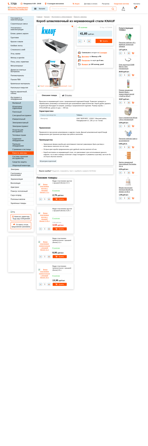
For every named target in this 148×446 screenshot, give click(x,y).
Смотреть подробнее (97, 83)
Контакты (137, 4)
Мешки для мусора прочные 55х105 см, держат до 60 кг (126, 189)
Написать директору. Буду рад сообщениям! (21, 218)
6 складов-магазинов (56, 3)
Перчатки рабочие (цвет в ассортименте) (128, 139)
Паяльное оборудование (18, 145)
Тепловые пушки (19, 135)
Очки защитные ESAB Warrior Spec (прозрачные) (126, 66)
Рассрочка (105, 4)
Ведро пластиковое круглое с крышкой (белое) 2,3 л (62, 182)
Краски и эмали (17, 42)
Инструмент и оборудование (16, 98)
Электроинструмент (20, 126)
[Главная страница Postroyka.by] (18, 9)
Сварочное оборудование (18, 139)
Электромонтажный (20, 123)
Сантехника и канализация (16, 174)
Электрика (15, 169)
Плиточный (16, 112)
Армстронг (15, 187)
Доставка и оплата (90, 4)
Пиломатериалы (17, 75)
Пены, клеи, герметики (20, 62)
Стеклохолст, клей (18, 50)
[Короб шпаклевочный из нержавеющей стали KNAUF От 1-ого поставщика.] (55, 54)
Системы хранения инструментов (20, 157)
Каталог (42, 9)
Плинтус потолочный (19, 191)
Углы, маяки (15, 54)
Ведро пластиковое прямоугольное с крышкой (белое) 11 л (61, 240)
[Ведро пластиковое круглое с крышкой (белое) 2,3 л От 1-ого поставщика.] (44, 188)
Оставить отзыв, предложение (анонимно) (21, 226)
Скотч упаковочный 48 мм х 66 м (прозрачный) (128, 118)
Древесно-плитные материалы (18, 70)
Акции (77, 4)
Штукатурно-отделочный (17, 107)
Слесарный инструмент (21, 115)
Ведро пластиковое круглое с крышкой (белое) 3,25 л (62, 209)
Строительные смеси (19, 24)
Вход (123, 10)
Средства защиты (19, 162)
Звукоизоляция (17, 179)
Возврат (85, 64)
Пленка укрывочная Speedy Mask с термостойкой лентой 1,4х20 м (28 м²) (126, 93)
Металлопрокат (17, 66)
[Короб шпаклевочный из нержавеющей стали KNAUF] (55, 87)
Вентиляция (15, 183)
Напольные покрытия (19, 88)
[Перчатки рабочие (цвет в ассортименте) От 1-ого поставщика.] (128, 133)
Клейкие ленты (17, 46)
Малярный (16, 103)
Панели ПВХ (16, 79)
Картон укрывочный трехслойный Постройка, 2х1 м (128, 164)
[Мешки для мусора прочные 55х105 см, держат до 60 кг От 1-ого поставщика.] (128, 181)
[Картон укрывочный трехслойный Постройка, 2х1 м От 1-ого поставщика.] (128, 155)
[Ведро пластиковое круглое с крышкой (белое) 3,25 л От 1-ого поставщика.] (44, 217)
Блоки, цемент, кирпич (19, 33)
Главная (39, 17)
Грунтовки (15, 38)
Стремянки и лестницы (21, 149)
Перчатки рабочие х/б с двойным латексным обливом (127, 44)
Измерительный (18, 119)
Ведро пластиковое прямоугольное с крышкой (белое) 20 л (61, 268)
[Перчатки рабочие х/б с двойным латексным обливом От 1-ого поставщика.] (128, 36)
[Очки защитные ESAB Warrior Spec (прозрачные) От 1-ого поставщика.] (128, 60)
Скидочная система (121, 4)
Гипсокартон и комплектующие (17, 19)
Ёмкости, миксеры (19, 153)
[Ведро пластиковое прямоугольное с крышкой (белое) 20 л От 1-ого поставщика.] (44, 273)
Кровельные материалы (20, 84)
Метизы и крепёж (17, 58)
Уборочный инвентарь (21, 165)
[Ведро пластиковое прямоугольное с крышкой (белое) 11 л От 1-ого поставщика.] (44, 246)
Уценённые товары (18, 203)
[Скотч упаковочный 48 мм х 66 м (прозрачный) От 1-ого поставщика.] (128, 111)
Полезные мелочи (18, 199)
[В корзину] (135, 8)
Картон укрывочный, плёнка (19, 92)
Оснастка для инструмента (17, 130)
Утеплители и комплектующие (17, 28)
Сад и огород (16, 195)
